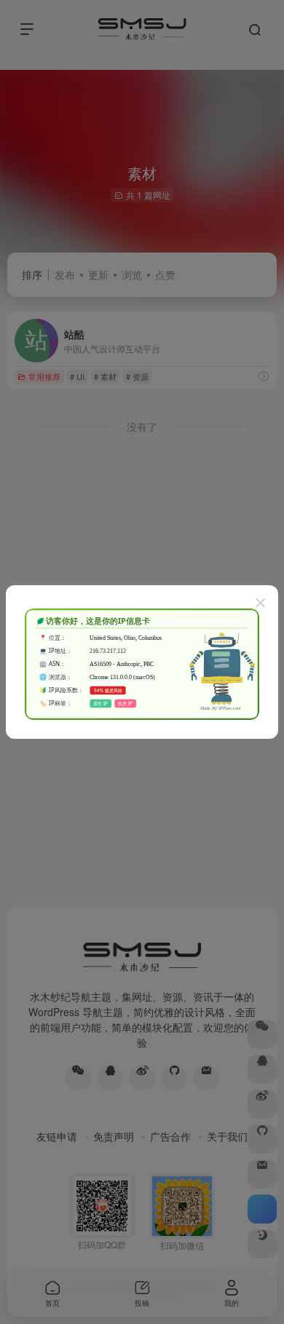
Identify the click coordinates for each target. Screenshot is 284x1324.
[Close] (261, 603)
